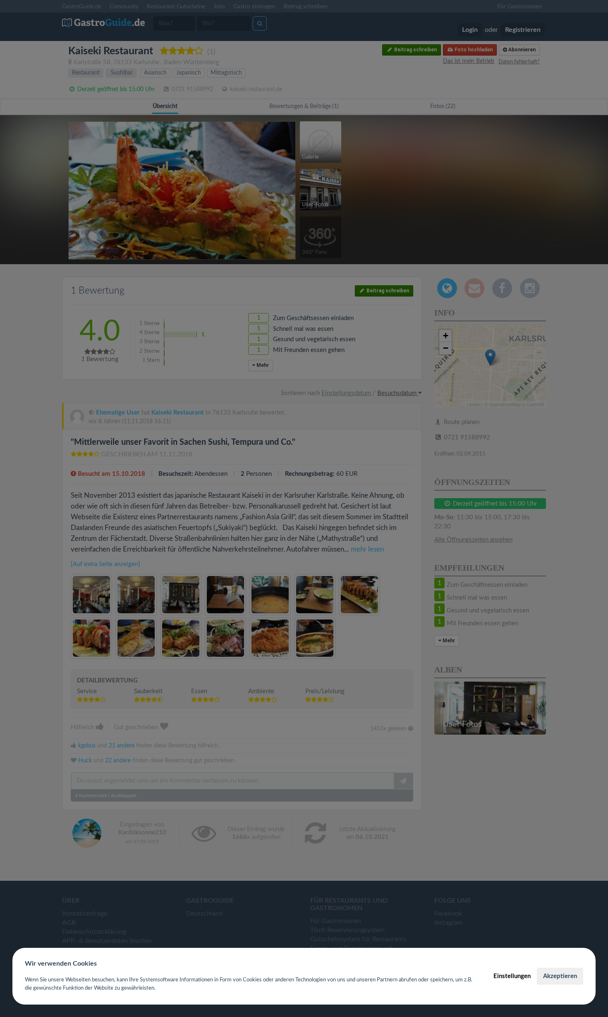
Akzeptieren (560, 976)
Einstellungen (512, 976)
